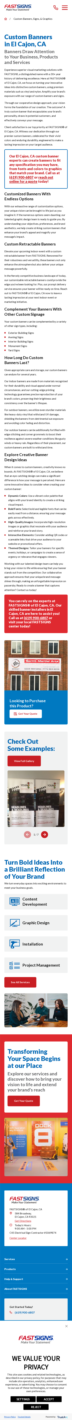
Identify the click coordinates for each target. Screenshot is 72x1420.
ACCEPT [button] (49, 1399)
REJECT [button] (36, 1407)
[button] (66, 1326)
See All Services (20, 982)
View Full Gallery (24, 760)
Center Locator (18, 1237)
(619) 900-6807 (21, 177)
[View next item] (44, 834)
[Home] (18, 8)
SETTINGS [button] (23, 1399)
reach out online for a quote (31, 179)
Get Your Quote (27, 713)
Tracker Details (24, 1417)
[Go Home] (5, 19)
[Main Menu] (65, 7)
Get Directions (23, 1220)
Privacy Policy (10, 1417)
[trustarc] (62, 1417)
